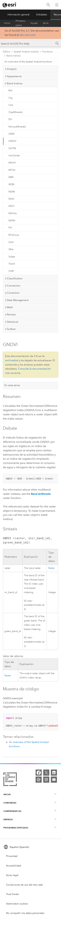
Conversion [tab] (13, 285)
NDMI (11, 191)
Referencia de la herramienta (49, 23)
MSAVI (12, 162)
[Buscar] (48, 5)
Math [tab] (10, 307)
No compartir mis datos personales (25, 913)
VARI (11, 271)
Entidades (41, 14)
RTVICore (13, 235)
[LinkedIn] (54, 773)
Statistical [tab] (12, 321)
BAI (10, 90)
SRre (10, 249)
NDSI (11, 198)
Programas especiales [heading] (15, 827)
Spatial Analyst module (26, 51)
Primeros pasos (20, 23)
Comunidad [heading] (9, 802)
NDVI (11, 206)
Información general (18, 14)
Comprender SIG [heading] (12, 811)
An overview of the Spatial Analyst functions (28, 61)
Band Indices (13, 55)
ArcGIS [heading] (7, 794)
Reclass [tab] (11, 314)
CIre (10, 105)
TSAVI (11, 263)
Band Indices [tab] (15, 83)
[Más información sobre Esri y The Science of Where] (10, 780)
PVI (10, 227)
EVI (10, 119)
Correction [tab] (13, 292)
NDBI (11, 184)
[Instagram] (46, 780)
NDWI (11, 220)
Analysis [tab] (12, 68)
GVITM (12, 148)
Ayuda (33, 23)
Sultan (11, 256)
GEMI (11, 133)
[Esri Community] (39, 780)
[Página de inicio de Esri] (9, 5)
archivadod (11, 360)
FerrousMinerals (17, 126)
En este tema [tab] (12, 385)
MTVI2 (11, 170)
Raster (51, 568)
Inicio (7, 23)
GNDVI (12, 141)
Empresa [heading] (8, 819)
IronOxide (14, 155)
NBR (10, 177)
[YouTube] (54, 780)
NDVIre (12, 213)
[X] (46, 773)
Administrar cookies (17, 903)
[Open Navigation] (57, 5)
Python (6, 51)
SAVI (11, 242)
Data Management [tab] (18, 300)
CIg (10, 97)
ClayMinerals (15, 112)
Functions (47, 51)
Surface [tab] (11, 328)
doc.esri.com (28, 35)
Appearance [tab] (14, 76)
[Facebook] (39, 773)
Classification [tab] (15, 278)
